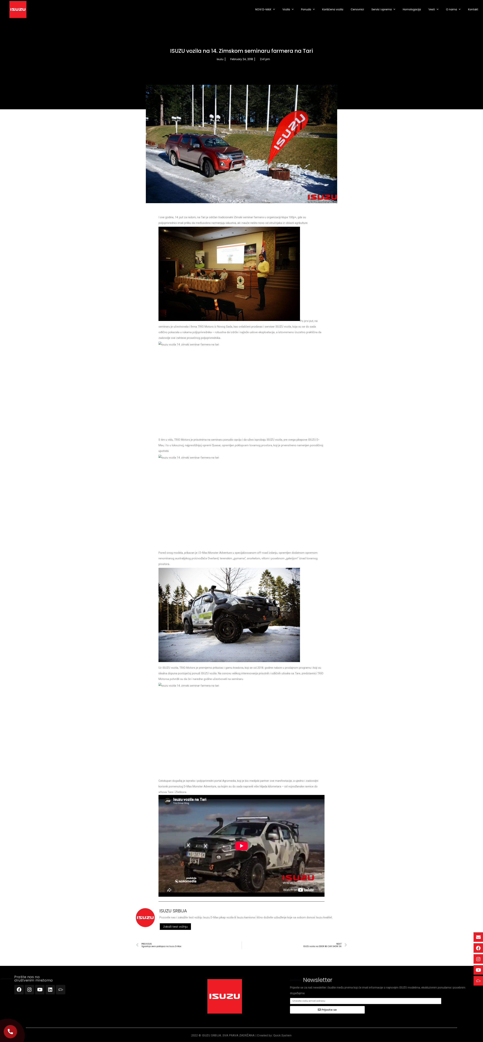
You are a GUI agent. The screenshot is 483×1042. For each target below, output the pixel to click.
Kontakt (473, 9)
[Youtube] (40, 989)
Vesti (431, 9)
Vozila (286, 9)
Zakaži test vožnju (175, 927)
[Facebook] (19, 989)
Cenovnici (357, 9)
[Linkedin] (50, 989)
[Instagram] (29, 989)
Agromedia (229, 780)
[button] (10, 1032)
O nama (451, 9)
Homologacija (412, 9)
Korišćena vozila (332, 9)
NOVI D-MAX (263, 9)
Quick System (282, 1035)
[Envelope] (478, 937)
